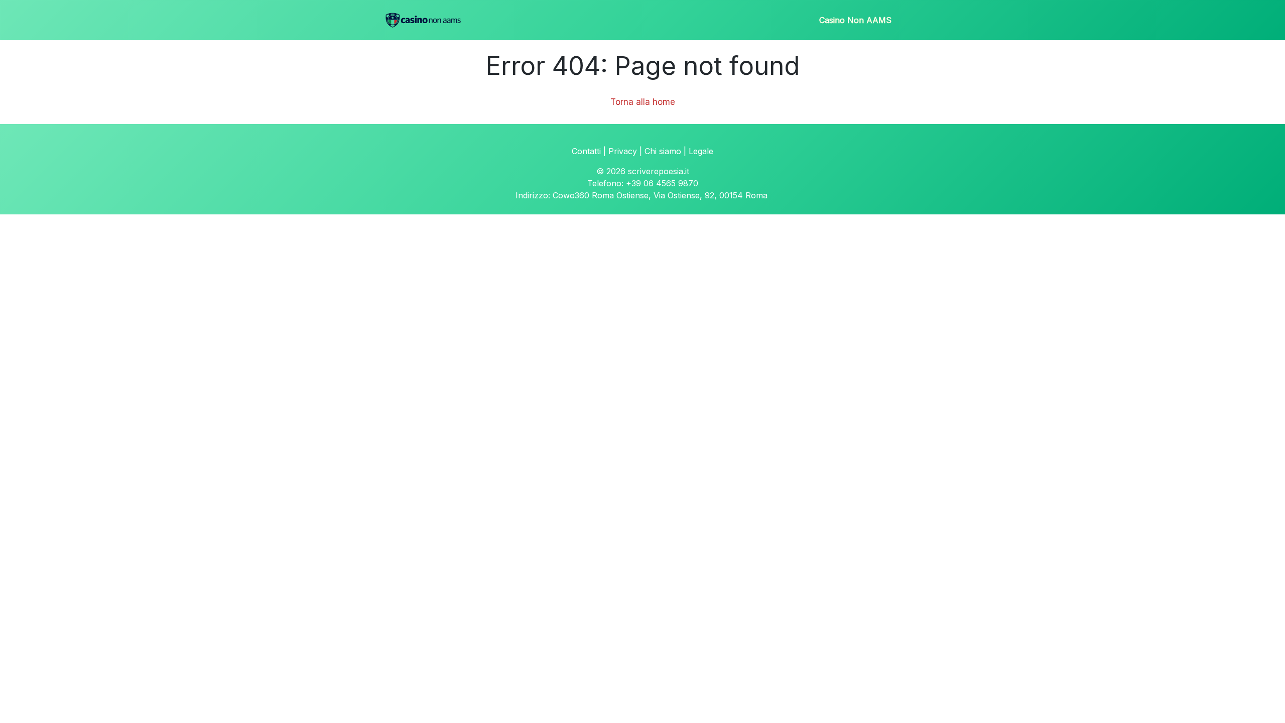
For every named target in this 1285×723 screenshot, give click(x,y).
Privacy (622, 151)
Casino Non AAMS (855, 20)
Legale (701, 151)
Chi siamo (663, 151)
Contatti (586, 151)
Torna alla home (642, 102)
